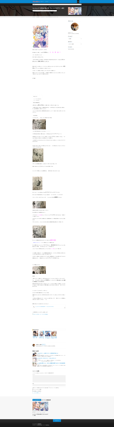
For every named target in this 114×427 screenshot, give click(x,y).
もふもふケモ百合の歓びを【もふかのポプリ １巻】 (40, 415)
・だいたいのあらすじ (37, 98)
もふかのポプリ (39, 10)
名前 (33, 383)
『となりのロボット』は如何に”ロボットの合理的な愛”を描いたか (47, 353)
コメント (34, 374)
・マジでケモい (36, 100)
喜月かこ (50, 10)
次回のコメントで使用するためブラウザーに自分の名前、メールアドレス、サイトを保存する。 (46, 387)
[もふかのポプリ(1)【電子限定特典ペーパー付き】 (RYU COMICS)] (40, 47)
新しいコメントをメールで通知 (37, 389)
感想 (52, 10)
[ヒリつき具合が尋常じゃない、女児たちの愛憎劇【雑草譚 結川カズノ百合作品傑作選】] (35, 365)
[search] (80, 4)
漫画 (53, 10)
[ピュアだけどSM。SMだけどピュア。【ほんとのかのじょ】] (35, 360)
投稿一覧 (43, 344)
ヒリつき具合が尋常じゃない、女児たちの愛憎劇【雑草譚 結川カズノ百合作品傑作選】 (51, 363)
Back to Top (57, 420)
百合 (55, 10)
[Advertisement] (49, 85)
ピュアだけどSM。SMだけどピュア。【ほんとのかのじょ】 (46, 358)
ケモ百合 (44, 10)
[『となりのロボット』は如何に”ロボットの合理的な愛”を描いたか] (35, 355)
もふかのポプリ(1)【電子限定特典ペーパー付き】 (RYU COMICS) (44, 306)
